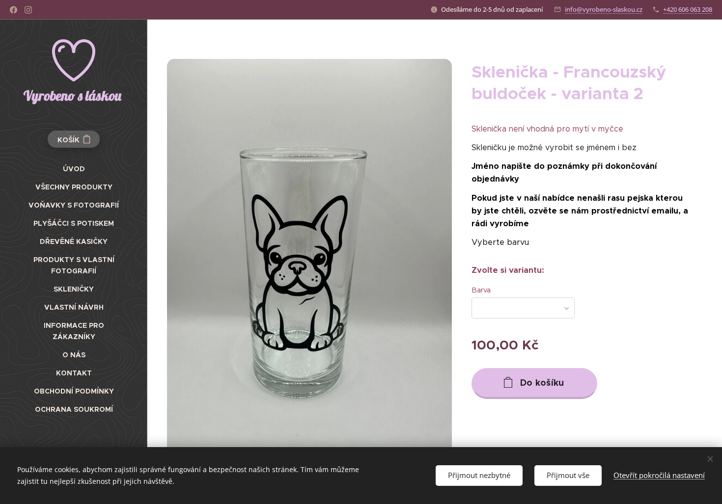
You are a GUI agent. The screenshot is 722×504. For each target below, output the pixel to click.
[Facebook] (13, 9)
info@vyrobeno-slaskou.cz (603, 9)
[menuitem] (73, 169)
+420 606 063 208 (687, 9)
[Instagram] (28, 9)
